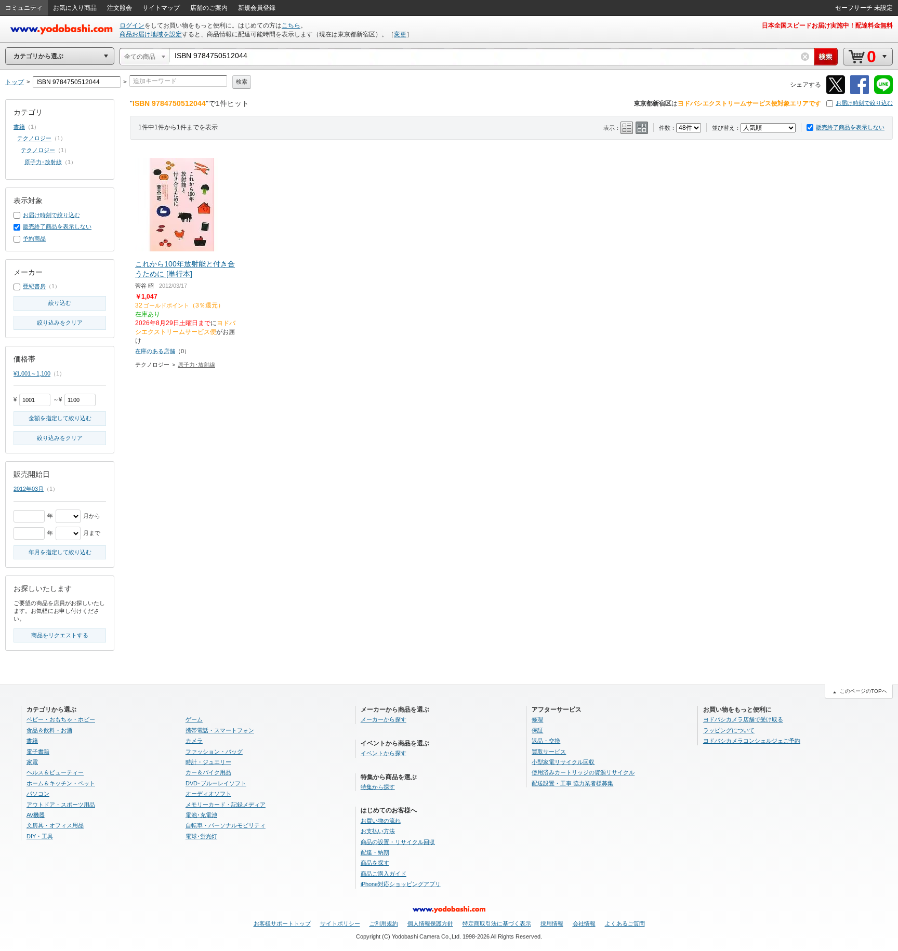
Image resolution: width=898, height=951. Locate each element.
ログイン (132, 25)
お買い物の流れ (381, 821)
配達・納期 (375, 852)
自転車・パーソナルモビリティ (226, 825)
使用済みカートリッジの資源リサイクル (583, 772)
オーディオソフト (208, 794)
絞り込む (59, 303)
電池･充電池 (201, 815)
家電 (32, 762)
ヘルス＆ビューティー (55, 772)
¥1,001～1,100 (32, 373)
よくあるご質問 (625, 923)
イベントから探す (383, 753)
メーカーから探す (383, 719)
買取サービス (549, 751)
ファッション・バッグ (214, 751)
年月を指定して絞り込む (60, 552)
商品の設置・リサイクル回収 (398, 842)
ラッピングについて (729, 730)
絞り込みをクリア (60, 322)
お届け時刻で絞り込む (864, 103)
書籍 (19, 127)
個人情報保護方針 (430, 923)
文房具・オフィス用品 (55, 825)
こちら (291, 25)
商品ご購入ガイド (383, 873)
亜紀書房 (34, 286)
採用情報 (551, 923)
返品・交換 (546, 741)
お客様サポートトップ (282, 923)
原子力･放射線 (196, 364)
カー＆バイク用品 (208, 772)
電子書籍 (38, 751)
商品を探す (375, 863)
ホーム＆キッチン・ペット (61, 783)
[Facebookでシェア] (859, 92)
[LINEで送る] (883, 92)
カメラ (194, 741)
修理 (537, 719)
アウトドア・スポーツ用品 (61, 804)
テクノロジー (34, 138)
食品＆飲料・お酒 (49, 730)
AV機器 (36, 815)
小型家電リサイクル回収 (563, 762)
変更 (400, 34)
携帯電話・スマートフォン (220, 730)
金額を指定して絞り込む (60, 418)
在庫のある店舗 (155, 351)
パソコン (38, 794)
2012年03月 (29, 489)
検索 (241, 81)
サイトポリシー (340, 923)
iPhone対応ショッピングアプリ (401, 884)
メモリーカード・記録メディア (226, 804)
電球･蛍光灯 (201, 836)
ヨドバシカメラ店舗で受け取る (743, 719)
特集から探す (378, 787)
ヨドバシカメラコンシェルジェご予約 (751, 741)
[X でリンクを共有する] (835, 92)
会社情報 (584, 923)
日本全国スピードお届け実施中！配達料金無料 (827, 25)
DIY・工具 (40, 836)
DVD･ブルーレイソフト (216, 783)
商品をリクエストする (59, 635)
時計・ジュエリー (208, 762)
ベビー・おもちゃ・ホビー (61, 719)
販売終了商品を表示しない (850, 127)
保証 (537, 730)
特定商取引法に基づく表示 (497, 923)
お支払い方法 (378, 831)
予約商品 (34, 238)
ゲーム (194, 719)
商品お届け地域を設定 (151, 34)
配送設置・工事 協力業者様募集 (572, 783)
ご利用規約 (383, 923)
